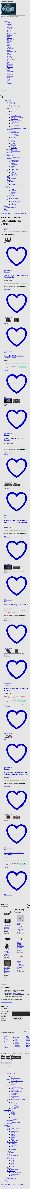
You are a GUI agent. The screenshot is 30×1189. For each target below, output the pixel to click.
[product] (16, 817)
